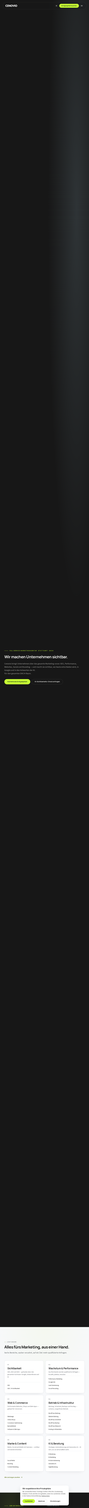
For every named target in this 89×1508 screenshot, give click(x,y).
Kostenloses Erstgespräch (17, 681)
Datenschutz (45, 1496)
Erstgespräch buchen (69, 6)
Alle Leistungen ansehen (12, 1477)
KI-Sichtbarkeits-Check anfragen (47, 681)
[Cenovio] (11, 5)
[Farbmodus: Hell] (56, 6)
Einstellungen (55, 1501)
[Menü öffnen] (82, 6)
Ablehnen (41, 1501)
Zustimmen (29, 1501)
